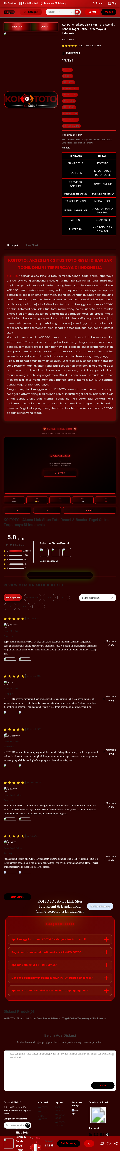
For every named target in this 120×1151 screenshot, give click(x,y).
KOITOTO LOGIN (70, 120)
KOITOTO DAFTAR (71, 126)
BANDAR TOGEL (70, 88)
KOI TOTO (67, 76)
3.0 (9, 606)
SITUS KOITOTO (43, 1117)
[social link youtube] (96, 1134)
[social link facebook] (102, 1134)
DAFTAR (17, 26)
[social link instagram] (90, 1134)
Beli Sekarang (68, 1143)
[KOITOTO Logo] (10, 12)
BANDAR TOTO (70, 113)
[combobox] (98, 597)
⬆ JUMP (89, 510)
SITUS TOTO (68, 82)
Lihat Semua (17, 897)
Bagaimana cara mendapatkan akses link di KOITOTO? (46, 952)
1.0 (38, 606)
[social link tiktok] (107, 1134)
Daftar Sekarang (100, 906)
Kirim (103, 1085)
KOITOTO (67, 70)
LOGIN (44, 26)
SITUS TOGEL (69, 107)
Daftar (92, 11)
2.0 (24, 606)
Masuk (109, 11)
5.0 (49, 597)
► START (60, 473)
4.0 (63, 597)
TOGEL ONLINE (70, 95)
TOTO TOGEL (69, 101)
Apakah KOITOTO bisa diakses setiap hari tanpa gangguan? (49, 990)
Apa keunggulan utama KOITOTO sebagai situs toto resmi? (48, 939)
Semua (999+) (13, 597)
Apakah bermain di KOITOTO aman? (34, 965)
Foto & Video (32, 597)
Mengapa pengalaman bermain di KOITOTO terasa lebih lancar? (52, 977)
